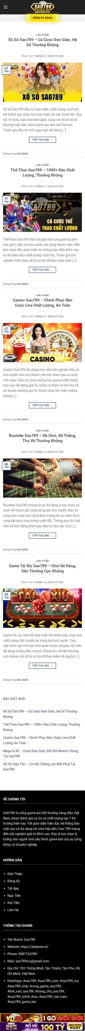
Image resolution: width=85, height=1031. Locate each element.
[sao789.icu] (42, 7)
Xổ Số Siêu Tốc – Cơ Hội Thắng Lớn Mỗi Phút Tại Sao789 (39, 766)
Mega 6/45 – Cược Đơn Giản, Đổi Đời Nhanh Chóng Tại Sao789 (40, 753)
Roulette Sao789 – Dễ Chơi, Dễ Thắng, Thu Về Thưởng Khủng (42, 438)
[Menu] (5, 7)
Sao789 (29, 940)
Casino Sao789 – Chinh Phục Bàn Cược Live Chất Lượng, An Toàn (42, 303)
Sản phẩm (42, 35)
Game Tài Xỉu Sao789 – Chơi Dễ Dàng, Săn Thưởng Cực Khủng (42, 568)
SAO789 (9, 813)
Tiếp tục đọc (42, 139)
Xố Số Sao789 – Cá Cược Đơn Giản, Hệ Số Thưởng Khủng (42, 42)
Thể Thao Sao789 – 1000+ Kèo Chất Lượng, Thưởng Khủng (42, 173)
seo (61, 56)
